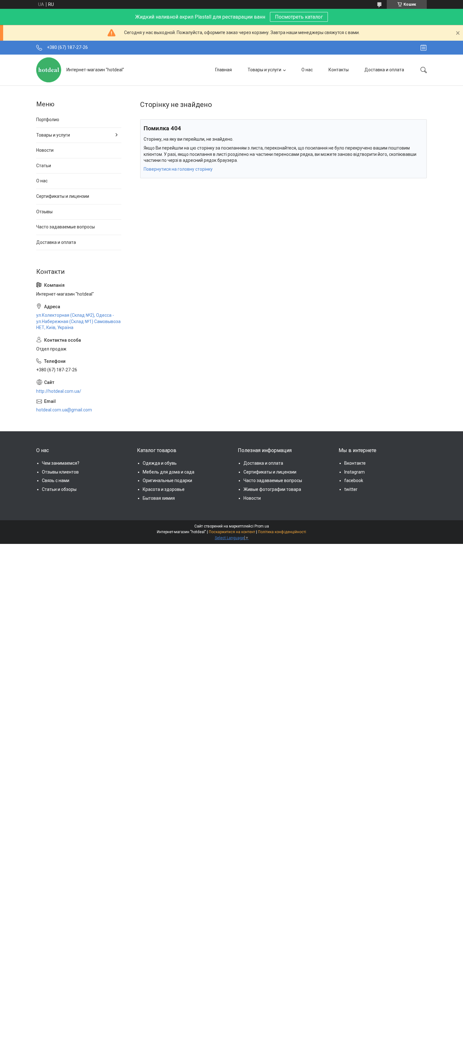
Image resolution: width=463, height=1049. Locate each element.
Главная (223, 69)
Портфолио (47, 119)
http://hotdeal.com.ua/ (58, 391)
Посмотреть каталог (299, 17)
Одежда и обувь (160, 463)
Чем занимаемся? (60, 463)
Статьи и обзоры (59, 489)
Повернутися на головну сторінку (178, 169)
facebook (353, 480)
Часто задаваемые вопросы (65, 226)
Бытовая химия (159, 498)
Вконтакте (355, 463)
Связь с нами (55, 480)
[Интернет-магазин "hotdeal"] (49, 69)
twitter (350, 489)
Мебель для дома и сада (168, 471)
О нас (307, 69)
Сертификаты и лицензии (62, 196)
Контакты (339, 69)
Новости (45, 150)
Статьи (43, 165)
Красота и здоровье (164, 489)
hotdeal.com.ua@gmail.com (64, 409)
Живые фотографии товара (272, 489)
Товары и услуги (264, 69)
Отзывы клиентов (60, 471)
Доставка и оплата (384, 69)
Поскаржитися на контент (232, 532)
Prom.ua (261, 526)
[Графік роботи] (423, 48)
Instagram (354, 471)
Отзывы (44, 211)
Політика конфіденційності (282, 532)
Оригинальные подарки (167, 480)
